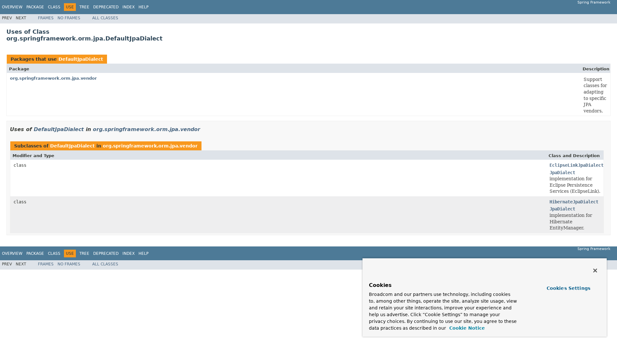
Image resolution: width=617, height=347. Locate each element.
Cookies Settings (568, 288)
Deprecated (106, 7)
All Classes (105, 18)
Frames (46, 18)
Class (54, 7)
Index (128, 7)
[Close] (595, 270)
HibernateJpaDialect (574, 201)
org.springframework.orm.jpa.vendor (53, 78)
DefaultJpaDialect (80, 59)
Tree (84, 7)
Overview (12, 7)
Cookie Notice (466, 328)
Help (143, 7)
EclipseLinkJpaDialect (577, 165)
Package (35, 7)
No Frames (69, 18)
